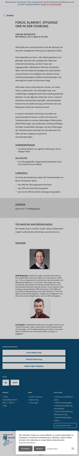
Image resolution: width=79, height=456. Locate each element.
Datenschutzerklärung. (27, 442)
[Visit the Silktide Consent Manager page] (73, 448)
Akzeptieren (25, 448)
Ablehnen (39, 448)
